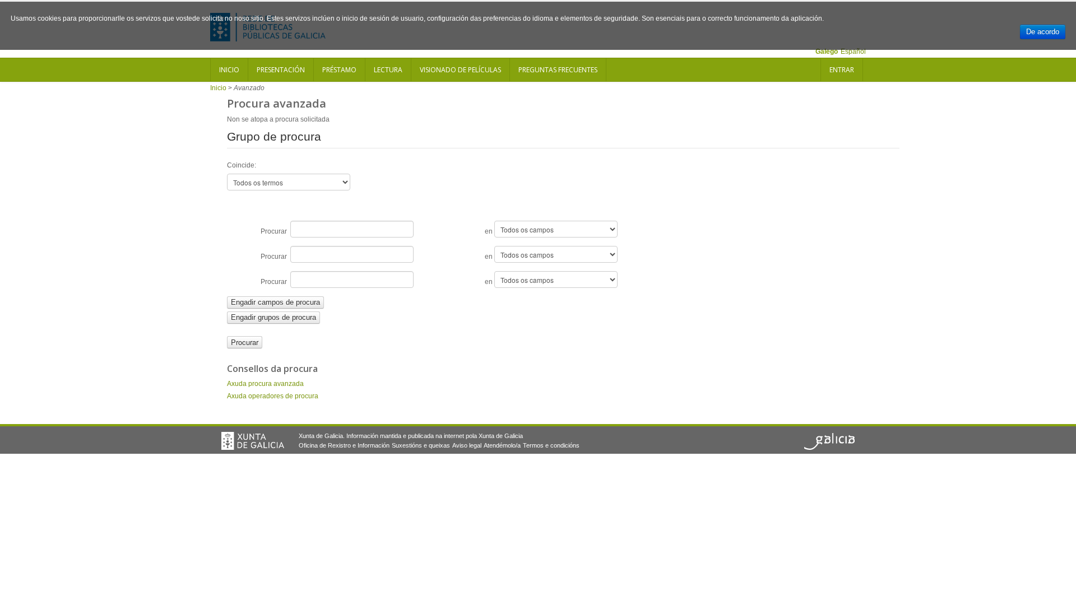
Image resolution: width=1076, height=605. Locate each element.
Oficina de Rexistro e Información (344, 445)
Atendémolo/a (502, 445)
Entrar (841, 70)
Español (853, 51)
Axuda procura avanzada (265, 384)
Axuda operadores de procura (272, 396)
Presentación (281, 70)
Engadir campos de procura (275, 302)
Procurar (275, 231)
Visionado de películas (460, 70)
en (489, 231)
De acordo (1042, 31)
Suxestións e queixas (421, 445)
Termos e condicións (551, 445)
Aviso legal (466, 445)
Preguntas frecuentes (557, 70)
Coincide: (241, 165)
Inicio (229, 70)
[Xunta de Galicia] (252, 441)
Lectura (388, 70)
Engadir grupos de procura (273, 317)
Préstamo (339, 70)
